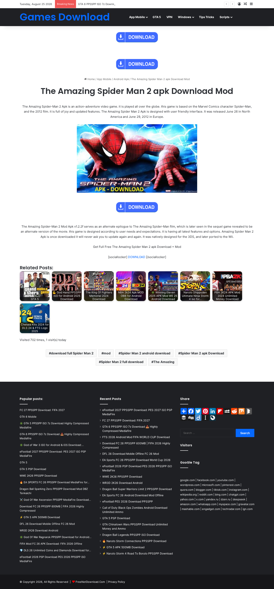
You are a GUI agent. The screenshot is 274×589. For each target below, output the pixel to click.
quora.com (186, 489)
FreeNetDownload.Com (90, 581)
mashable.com (191, 509)
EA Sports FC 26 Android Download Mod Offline (132, 495)
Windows (184, 17)
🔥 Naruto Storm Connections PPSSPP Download (134, 541)
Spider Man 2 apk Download (202, 353)
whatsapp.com (207, 504)
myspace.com (227, 504)
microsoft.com (211, 484)
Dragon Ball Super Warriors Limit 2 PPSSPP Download (137, 489)
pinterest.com (231, 484)
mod (107, 353)
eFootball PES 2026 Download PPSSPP (127, 501)
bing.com (220, 494)
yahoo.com (187, 499)
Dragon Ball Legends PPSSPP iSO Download (130, 534)
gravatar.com (246, 504)
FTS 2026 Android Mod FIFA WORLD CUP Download (136, 437)
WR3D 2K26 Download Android (122, 482)
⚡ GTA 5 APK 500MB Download (123, 547)
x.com (200, 499)
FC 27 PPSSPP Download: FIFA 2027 (126, 420)
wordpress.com (190, 484)
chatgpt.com (237, 494)
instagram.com (238, 489)
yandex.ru (212, 499)
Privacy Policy (116, 581)
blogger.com (203, 489)
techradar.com (231, 509)
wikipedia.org (188, 494)
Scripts (224, 17)
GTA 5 (157, 17)
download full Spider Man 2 (72, 353)
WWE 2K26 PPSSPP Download (122, 476)
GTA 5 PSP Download (116, 518)
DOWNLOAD (136, 257)
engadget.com (211, 509)
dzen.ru (225, 499)
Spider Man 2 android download (145, 353)
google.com (187, 480)
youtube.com (225, 480)
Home (91, 79)
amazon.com (188, 504)
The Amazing (163, 362)
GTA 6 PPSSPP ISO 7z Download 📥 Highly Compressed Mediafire (119, 4)
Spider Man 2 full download (122, 362)
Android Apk (121, 79)
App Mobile (137, 17)
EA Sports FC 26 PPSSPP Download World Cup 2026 (136, 460)
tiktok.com (220, 489)
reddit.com (206, 494)
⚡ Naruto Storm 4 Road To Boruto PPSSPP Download (137, 553)
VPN (169, 17)
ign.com (248, 509)
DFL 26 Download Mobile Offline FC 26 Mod (130, 453)
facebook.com (206, 480)
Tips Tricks (206, 17)
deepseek (239, 499)
